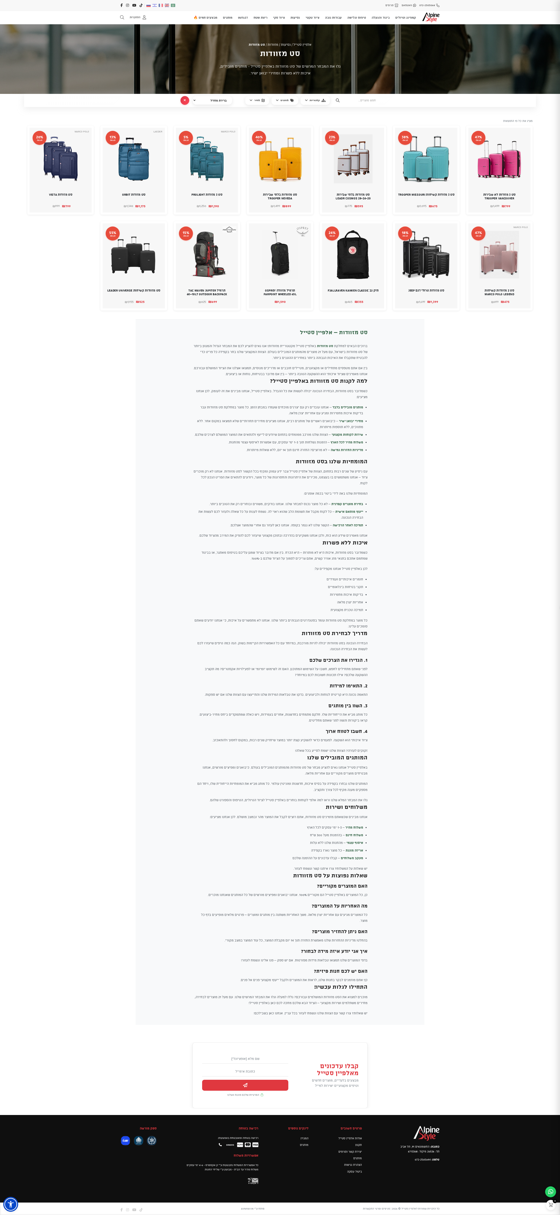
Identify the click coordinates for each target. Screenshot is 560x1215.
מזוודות (273, 44)
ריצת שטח (260, 17)
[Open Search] (122, 17)
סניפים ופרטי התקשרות (376, 1208)
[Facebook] (122, 5)
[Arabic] (173, 5)
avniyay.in (247, 1208)
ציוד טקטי (312, 17)
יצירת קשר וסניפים (350, 1151)
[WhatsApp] (550, 1191)
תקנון (358, 1145)
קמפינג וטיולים (405, 17)
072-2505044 (423, 1159)
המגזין (304, 1138)
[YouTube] (134, 5)
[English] (167, 5)
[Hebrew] (154, 5)
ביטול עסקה (354, 1171)
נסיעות (295, 17)
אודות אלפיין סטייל (350, 1138)
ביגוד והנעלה (381, 17)
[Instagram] (127, 5)
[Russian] (148, 5)
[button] (524, 206)
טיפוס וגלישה (356, 17)
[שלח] (245, 1085)
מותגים (227, 17)
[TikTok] (141, 5)
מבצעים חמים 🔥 (205, 17)
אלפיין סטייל (302, 44)
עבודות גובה (333, 17)
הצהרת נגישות (353, 1164)
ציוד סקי (279, 17)
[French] (161, 5)
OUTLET (243, 17)
